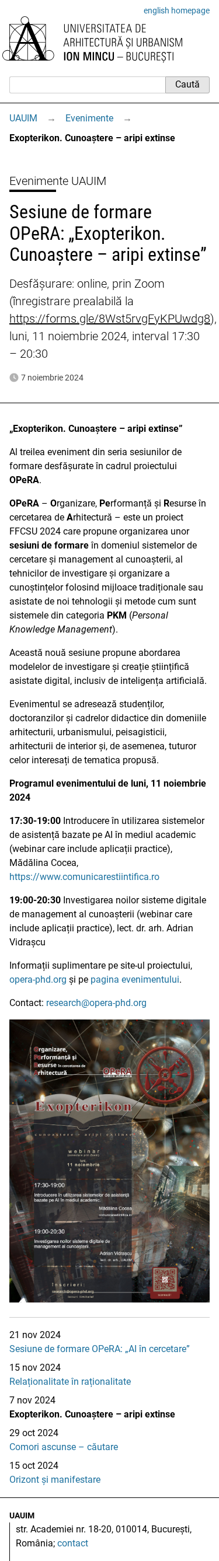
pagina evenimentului (135, 979)
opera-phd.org (38, 979)
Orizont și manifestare (54, 1479)
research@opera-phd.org (96, 1002)
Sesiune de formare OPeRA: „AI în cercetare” (99, 1348)
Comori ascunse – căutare (63, 1446)
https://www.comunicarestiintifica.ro (84, 876)
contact (72, 1543)
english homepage (177, 10)
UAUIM (23, 118)
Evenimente (89, 118)
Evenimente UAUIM (57, 181)
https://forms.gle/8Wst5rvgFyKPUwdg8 (109, 319)
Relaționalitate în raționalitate (70, 1381)
